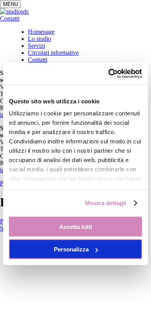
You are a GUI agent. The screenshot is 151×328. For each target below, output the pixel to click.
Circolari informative (53, 52)
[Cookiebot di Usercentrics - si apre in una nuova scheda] (108, 74)
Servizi (36, 45)
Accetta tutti (75, 226)
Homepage (41, 31)
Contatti (9, 18)
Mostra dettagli (106, 203)
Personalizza (71, 249)
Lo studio (39, 38)
